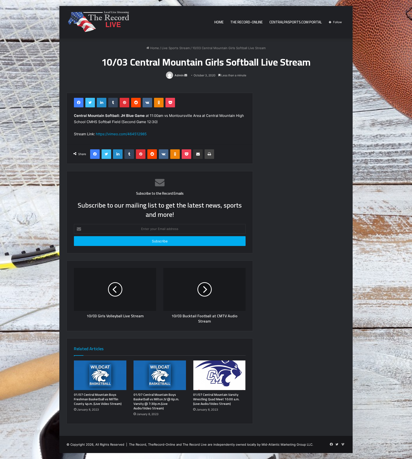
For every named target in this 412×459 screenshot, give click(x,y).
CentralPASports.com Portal (295, 22)
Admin (179, 75)
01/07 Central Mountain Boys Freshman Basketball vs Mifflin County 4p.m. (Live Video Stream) (98, 399)
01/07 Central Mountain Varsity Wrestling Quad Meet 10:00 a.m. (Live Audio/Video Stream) (216, 399)
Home (219, 22)
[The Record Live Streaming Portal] (98, 23)
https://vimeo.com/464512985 (121, 134)
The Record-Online (246, 22)
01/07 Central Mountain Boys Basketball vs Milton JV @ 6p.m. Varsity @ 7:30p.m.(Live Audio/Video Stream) (156, 401)
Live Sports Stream (176, 48)
